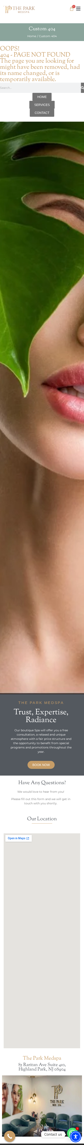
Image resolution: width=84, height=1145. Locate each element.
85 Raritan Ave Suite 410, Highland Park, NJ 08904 (42, 1067)
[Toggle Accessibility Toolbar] (75, 1136)
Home (31, 36)
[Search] (82, 88)
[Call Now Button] (9, 1136)
